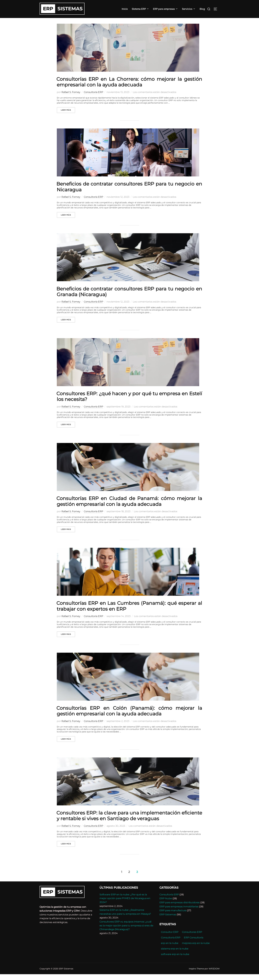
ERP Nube (165, 898)
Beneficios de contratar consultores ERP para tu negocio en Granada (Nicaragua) (129, 291)
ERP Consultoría (193, 937)
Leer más (68, 110)
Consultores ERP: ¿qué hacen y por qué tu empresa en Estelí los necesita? (129, 396)
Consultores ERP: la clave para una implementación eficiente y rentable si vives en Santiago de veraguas (129, 815)
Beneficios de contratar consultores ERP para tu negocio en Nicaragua (129, 186)
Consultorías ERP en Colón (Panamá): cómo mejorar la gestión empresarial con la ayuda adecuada (129, 711)
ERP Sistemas (167, 914)
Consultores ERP (192, 932)
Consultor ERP (169, 932)
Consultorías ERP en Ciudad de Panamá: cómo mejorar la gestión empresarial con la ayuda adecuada (129, 501)
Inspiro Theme (196, 968)
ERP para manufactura (172, 910)
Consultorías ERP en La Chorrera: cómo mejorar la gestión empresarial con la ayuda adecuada (129, 82)
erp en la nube (169, 943)
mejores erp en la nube (196, 943)
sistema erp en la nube (174, 948)
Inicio (125, 8)
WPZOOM (214, 968)
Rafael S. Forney (70, 92)
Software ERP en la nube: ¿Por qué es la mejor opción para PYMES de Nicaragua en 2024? (125, 898)
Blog (202, 8)
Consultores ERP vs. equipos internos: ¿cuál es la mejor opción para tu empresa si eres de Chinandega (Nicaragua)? (126, 925)
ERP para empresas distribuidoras (179, 902)
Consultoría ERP (93, 92)
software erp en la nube (175, 954)
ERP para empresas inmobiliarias (178, 906)
